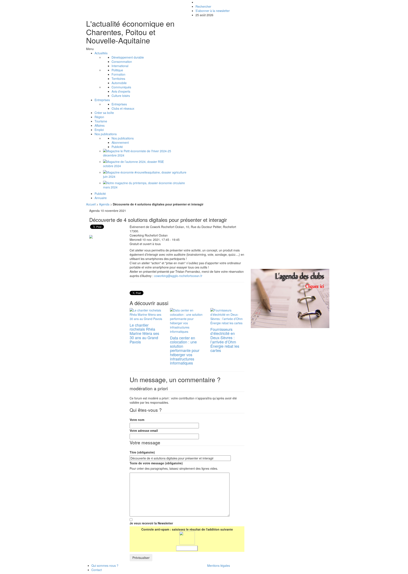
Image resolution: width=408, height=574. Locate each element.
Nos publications (106, 134)
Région (99, 117)
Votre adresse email (144, 430)
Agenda (104, 204)
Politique (117, 70)
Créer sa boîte (104, 112)
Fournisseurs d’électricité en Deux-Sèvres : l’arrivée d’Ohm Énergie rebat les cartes (224, 339)
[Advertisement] (286, 238)
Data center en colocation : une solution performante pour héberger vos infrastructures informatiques (184, 350)
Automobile (119, 83)
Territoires (118, 78)
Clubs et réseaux (123, 108)
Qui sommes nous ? (104, 565)
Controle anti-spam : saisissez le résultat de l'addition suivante (187, 529)
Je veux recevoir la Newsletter (151, 523)
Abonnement (120, 142)
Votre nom (137, 420)
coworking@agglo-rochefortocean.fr (178, 276)
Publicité (117, 147)
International (120, 66)
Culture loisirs (121, 95)
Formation (118, 74)
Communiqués (121, 87)
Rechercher (203, 6)
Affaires (100, 125)
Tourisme (101, 121)
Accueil (91, 204)
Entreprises (102, 100)
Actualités (101, 53)
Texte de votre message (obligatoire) (156, 463)
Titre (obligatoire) (142, 452)
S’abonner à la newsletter (213, 11)
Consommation (122, 61)
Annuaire (101, 198)
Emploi (99, 130)
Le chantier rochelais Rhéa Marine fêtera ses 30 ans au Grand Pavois (144, 333)
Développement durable (128, 57)
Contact (96, 570)
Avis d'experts (121, 91)
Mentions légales (218, 565)
